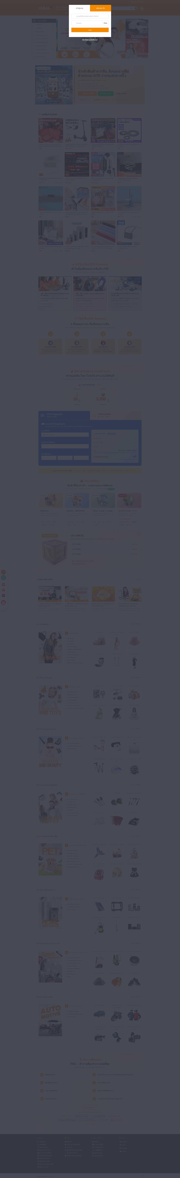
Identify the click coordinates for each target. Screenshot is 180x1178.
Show (105, 23)
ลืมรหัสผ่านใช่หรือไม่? (90, 39)
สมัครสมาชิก (100, 8)
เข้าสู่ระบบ (79, 8)
